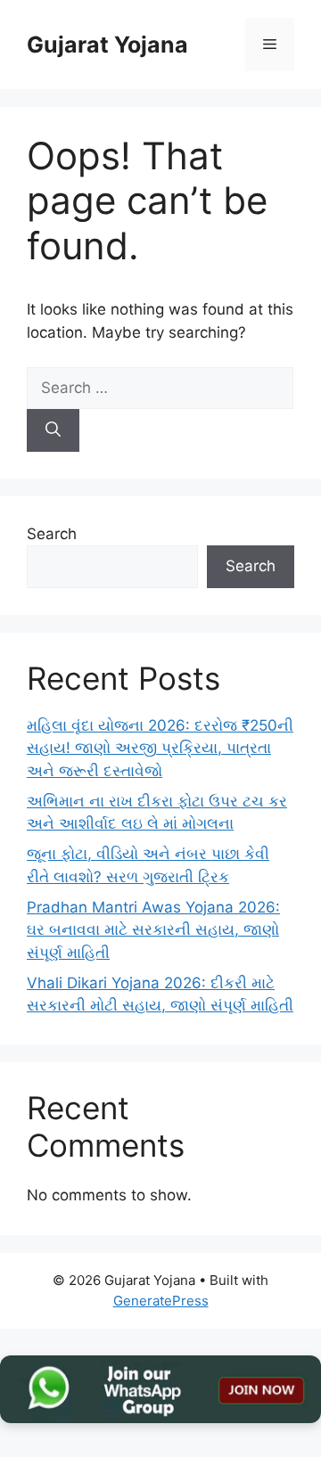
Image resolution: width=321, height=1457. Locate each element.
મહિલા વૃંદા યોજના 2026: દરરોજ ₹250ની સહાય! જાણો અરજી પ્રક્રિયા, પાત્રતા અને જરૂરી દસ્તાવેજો (160, 748)
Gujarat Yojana (107, 44)
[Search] (53, 430)
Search (52, 534)
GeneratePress (161, 1300)
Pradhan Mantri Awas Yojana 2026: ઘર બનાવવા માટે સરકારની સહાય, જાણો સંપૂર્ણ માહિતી (153, 930)
